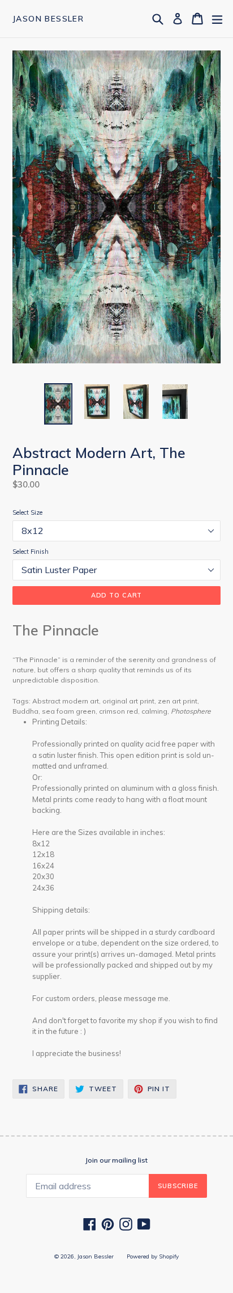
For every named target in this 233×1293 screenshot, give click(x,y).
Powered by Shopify (153, 1256)
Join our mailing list (116, 1160)
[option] (57, 403)
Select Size (27, 512)
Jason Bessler (48, 18)
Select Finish (30, 552)
